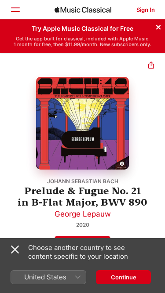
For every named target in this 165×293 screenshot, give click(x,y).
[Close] (158, 26)
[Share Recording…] (151, 66)
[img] (83, 10)
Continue (123, 277)
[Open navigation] (15, 9)
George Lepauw (83, 214)
